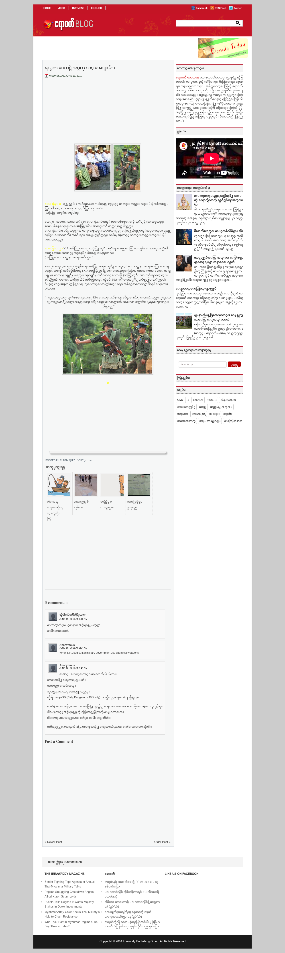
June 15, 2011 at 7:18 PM (73, 619)
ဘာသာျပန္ (199, 413)
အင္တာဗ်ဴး (227, 413)
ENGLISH (96, 8)
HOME (47, 8)
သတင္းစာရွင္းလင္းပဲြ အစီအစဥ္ (143, 203)
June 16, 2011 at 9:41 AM (73, 668)
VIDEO (61, 8)
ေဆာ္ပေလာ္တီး (157, 248)
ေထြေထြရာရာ (233, 421)
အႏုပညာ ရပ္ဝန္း (209, 421)
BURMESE (78, 8)
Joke (80, 460)
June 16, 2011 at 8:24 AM (73, 648)
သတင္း (214, 413)
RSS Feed (221, 8)
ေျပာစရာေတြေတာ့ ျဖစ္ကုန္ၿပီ (196, 288)
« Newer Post (53, 842)
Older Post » (162, 842)
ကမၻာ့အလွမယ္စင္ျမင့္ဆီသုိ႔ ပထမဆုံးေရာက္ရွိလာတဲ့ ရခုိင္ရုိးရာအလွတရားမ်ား (220, 200)
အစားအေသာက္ (186, 421)
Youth (212, 399)
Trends (198, 399)
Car (180, 399)
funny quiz (68, 460)
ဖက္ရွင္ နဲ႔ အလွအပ (221, 407)
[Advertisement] (107, 114)
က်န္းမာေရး (228, 399)
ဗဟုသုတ (182, 413)
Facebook (202, 8)
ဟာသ (89, 460)
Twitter (238, 8)
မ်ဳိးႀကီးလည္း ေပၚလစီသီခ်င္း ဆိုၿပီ (220, 231)
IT (188, 399)
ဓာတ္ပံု (202, 407)
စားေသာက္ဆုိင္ (186, 407)
